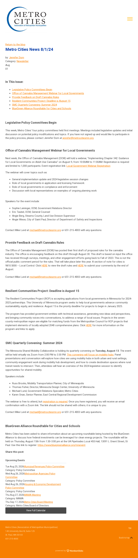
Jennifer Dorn (16, 57)
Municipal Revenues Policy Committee (44, 466)
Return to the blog (15, 44)
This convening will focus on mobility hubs (90, 354)
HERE (44, 265)
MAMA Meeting (32, 495)
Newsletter (23, 61)
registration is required (55, 401)
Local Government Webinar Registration (88, 165)
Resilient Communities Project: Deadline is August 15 (41, 100)
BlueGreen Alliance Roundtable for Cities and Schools (41, 108)
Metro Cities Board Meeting (38, 502)
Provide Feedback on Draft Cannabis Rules (35, 97)
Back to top (124, 538)
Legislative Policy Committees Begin (32, 89)
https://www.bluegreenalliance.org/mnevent (61, 445)
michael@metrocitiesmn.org (45, 230)
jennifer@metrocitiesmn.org (78, 138)
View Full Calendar (36, 510)
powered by (60, 551)
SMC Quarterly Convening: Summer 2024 (34, 104)
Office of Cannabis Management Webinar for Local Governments (48, 93)
